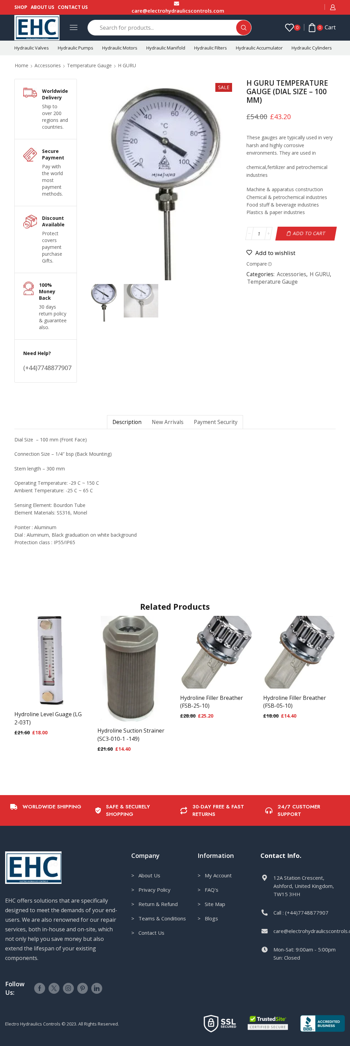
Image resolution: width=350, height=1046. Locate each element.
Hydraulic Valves (31, 48)
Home (21, 65)
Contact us (73, 7)
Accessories (48, 65)
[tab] (127, 422)
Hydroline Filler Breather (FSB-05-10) (294, 702)
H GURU (127, 65)
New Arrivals (168, 422)
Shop (20, 7)
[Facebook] (39, 988)
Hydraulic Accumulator (259, 48)
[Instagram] (68, 988)
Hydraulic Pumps (75, 48)
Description (127, 422)
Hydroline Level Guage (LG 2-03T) (48, 718)
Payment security (216, 422)
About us (42, 7)
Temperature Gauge (89, 65)
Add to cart (309, 233)
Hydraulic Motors (119, 48)
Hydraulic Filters (210, 48)
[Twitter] (54, 988)
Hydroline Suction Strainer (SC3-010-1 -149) (130, 735)
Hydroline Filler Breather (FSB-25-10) (211, 702)
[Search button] (243, 27)
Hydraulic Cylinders (312, 48)
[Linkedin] (96, 988)
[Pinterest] (82, 988)
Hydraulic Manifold (165, 48)
